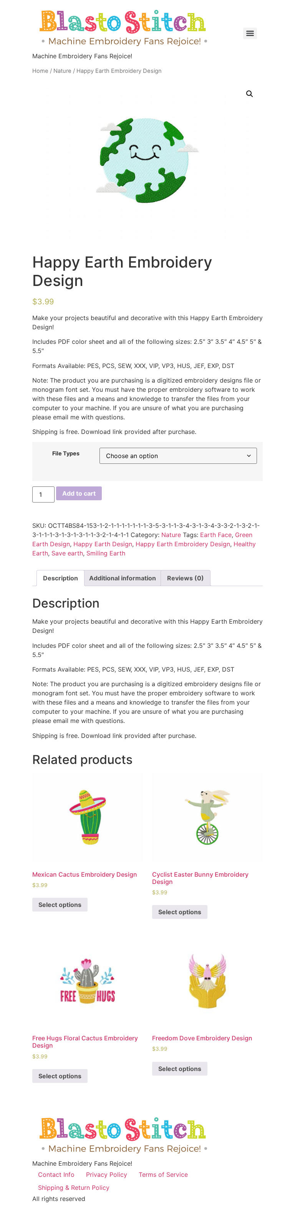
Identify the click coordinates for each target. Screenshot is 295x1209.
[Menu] (250, 33)
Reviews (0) (185, 578)
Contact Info (56, 1174)
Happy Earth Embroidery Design (183, 544)
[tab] (60, 578)
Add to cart (79, 493)
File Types (66, 453)
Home (40, 70)
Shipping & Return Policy (73, 1187)
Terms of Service (163, 1174)
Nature (62, 70)
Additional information (122, 578)
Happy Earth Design (102, 544)
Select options (59, 904)
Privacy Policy (106, 1174)
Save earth (67, 553)
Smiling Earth (105, 553)
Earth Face (216, 535)
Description (60, 578)
